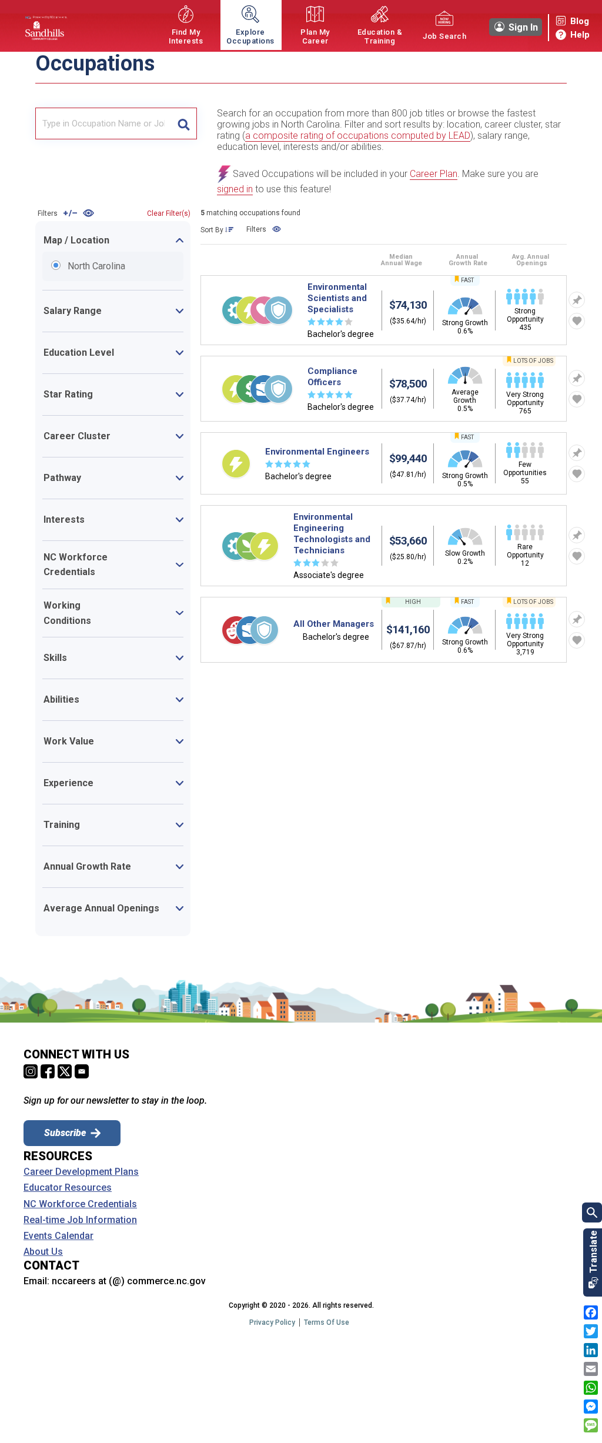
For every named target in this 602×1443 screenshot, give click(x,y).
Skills (55, 657)
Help (580, 34)
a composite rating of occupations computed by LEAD (357, 135)
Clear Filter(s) (168, 213)
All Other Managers (333, 624)
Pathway (62, 477)
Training (62, 824)
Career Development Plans (81, 1172)
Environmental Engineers (317, 451)
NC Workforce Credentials (76, 565)
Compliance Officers (332, 377)
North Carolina (59, 265)
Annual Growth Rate (87, 866)
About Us (43, 1252)
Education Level (79, 352)
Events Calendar (58, 1236)
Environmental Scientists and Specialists (337, 298)
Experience (68, 783)
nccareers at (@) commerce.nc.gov (129, 1281)
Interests (64, 519)
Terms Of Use (326, 1322)
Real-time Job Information (80, 1220)
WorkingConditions (67, 613)
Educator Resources (68, 1188)
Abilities (61, 699)
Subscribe (65, 1132)
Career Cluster (77, 436)
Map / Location (76, 240)
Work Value (69, 741)
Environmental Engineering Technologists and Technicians (331, 534)
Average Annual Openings (101, 908)
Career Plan (433, 173)
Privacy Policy (272, 1322)
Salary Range (73, 310)
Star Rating (68, 394)
